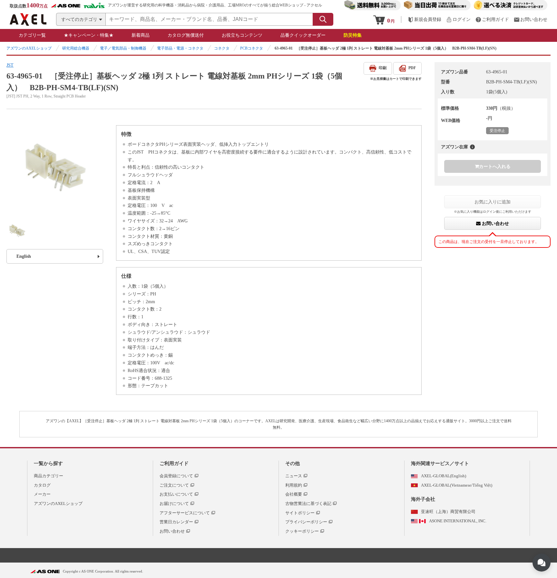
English (23, 256)
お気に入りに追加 (492, 201)
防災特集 (353, 35)
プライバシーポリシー (306, 521)
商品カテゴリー (48, 475)
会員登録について (176, 475)
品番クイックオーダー (303, 35)
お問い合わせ (495, 223)
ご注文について (174, 485)
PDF (412, 68)
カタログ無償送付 (186, 35)
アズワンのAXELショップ (29, 48)
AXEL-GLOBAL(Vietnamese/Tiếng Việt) (456, 485)
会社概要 (293, 494)
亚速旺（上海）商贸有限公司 (448, 511)
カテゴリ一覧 (32, 35)
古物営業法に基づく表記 (308, 503)
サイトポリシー (300, 512)
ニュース (293, 475)
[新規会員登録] (424, 19)
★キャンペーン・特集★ (88, 35)
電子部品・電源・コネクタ (180, 48)
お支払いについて (176, 494)
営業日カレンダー (176, 521)
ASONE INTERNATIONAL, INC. (457, 520)
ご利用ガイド (174, 463)
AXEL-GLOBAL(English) (443, 475)
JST (10, 65)
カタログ (42, 485)
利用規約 (293, 485)
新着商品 (141, 35)
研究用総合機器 (75, 48)
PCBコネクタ (251, 48)
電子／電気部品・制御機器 (123, 48)
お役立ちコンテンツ (242, 35)
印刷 (382, 68)
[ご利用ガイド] (492, 19)
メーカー (42, 494)
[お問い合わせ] (530, 19)
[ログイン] (458, 19)
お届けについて (174, 503)
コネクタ (222, 48)
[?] (472, 146)
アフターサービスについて (185, 512)
